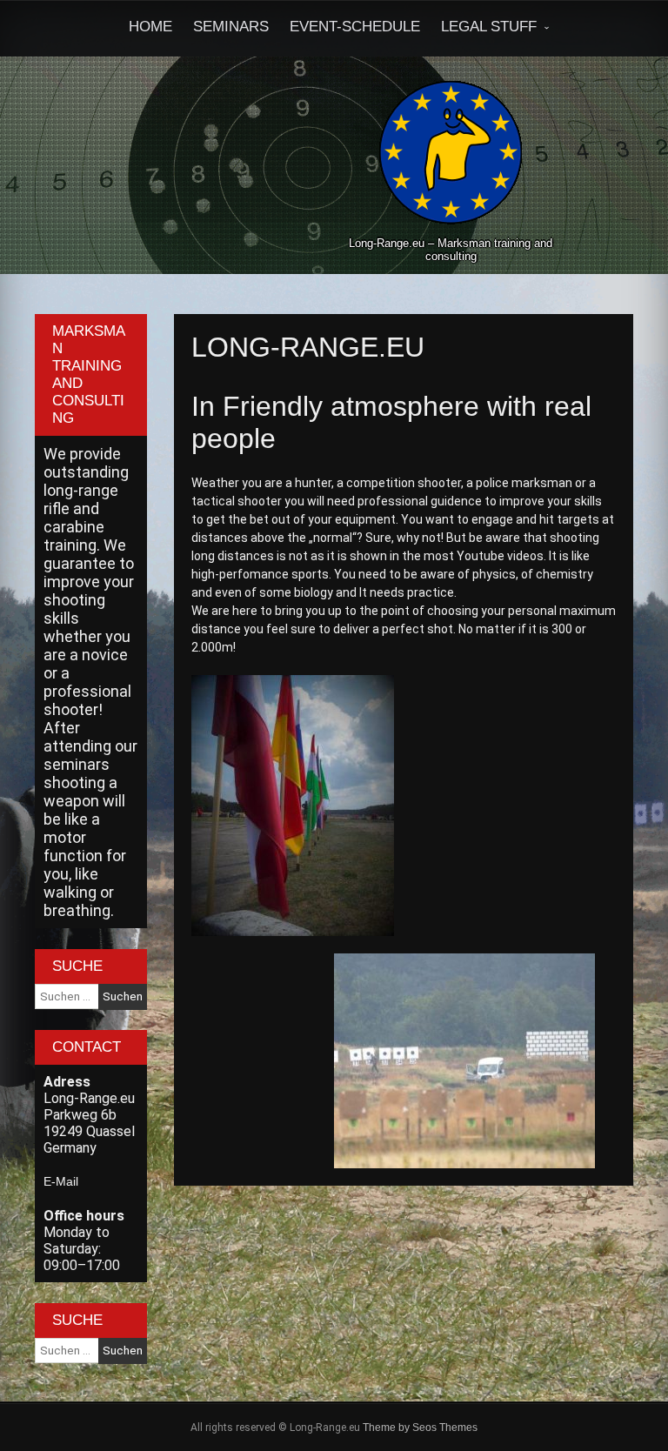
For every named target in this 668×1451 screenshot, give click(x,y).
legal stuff (489, 26)
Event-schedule (355, 26)
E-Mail (60, 1181)
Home (150, 26)
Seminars (231, 26)
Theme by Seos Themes (420, 1427)
